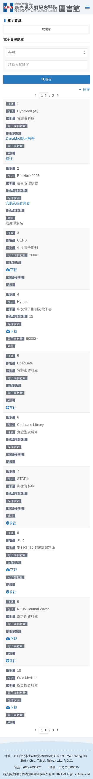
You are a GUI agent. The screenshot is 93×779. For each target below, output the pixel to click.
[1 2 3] (43, 95)
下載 (13, 270)
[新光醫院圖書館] (41, 7)
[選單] (86, 7)
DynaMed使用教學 (20, 138)
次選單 (46, 29)
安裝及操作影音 (18, 203)
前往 (12, 407)
